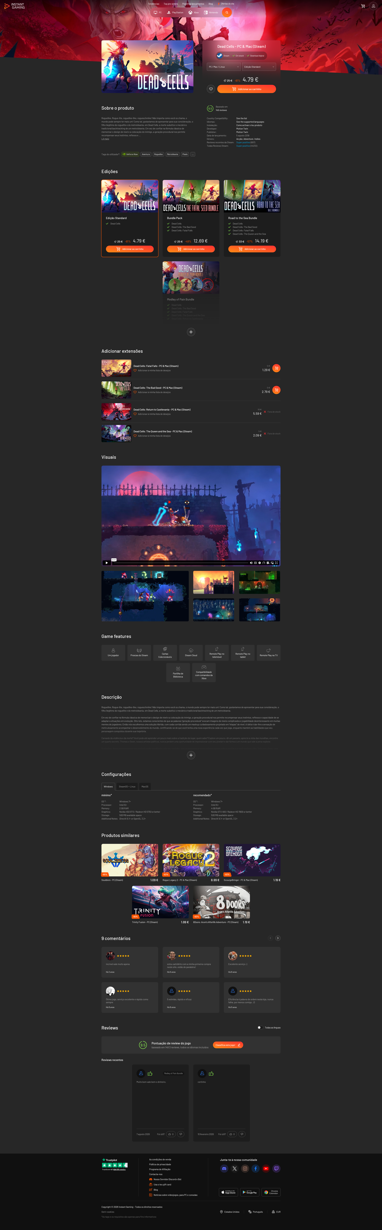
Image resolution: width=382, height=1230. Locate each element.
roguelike (158, 154)
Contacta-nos (155, 1174)
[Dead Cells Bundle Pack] (191, 211)
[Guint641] (110, 955)
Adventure (248, 139)
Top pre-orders (171, 3)
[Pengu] (171, 955)
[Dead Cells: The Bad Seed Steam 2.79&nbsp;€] (116, 390)
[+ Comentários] (278, 938)
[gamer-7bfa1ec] (202, 1073)
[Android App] (249, 1192)
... (193, 154)
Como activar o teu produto (249, 125)
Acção (239, 139)
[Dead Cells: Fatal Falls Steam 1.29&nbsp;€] (116, 368)
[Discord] (224, 1168)
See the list (241, 118)
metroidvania (172, 154)
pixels (184, 154)
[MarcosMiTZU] (232, 955)
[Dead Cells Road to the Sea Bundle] (252, 211)
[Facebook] (255, 1168)
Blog (211, 3)
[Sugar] (110, 991)
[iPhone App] (228, 1192)
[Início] (14, 6)
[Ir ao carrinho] (363, 6)
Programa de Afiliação (159, 1169)
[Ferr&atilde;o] (141, 1073)
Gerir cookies (107, 1211)
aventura (146, 154)
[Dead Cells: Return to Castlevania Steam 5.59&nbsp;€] (116, 411)
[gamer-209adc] (171, 991)
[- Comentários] (270, 938)
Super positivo (243, 142)
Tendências (153, 3)
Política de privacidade (160, 1164)
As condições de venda (160, 1159)
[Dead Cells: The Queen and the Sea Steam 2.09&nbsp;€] (116, 433)
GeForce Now (132, 154)
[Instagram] (245, 1168)
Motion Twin (242, 128)
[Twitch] (276, 1168)
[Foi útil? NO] (180, 1134)
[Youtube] (266, 1168)
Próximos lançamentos (193, 3)
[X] (235, 1168)
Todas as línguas (273, 1027)
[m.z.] (232, 991)
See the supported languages (250, 121)
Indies (257, 139)
